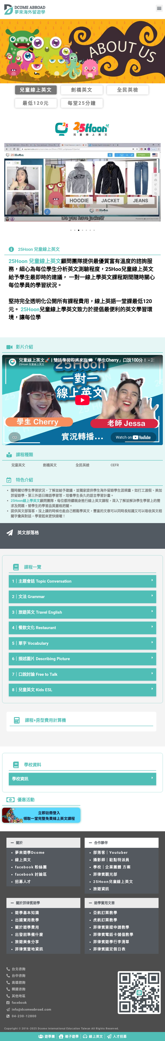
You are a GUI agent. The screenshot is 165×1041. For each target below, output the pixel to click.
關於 (19, 843)
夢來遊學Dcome (31, 852)
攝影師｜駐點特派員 (111, 860)
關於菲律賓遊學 (28, 903)
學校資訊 (20, 778)
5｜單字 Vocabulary (30, 643)
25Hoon (30, 309)
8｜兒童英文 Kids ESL (32, 689)
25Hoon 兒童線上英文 (35, 261)
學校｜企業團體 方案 (112, 867)
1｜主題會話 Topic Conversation (42, 581)
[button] (159, 8)
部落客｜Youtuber (110, 852)
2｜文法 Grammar (28, 596)
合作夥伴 (101, 843)
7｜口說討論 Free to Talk (34, 674)
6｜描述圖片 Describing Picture (41, 658)
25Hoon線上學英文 (25, 501)
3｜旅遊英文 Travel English (37, 612)
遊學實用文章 (104, 903)
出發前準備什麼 (29, 934)
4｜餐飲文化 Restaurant (34, 627)
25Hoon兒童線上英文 (113, 881)
